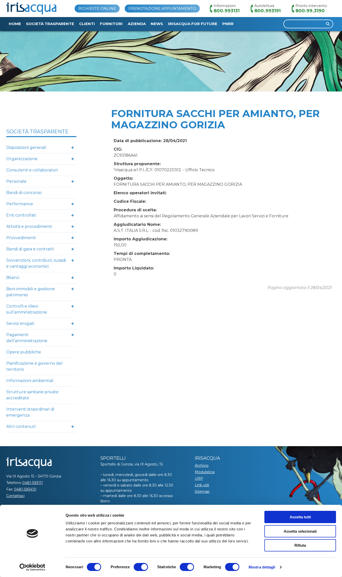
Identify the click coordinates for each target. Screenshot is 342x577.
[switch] (141, 567)
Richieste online (97, 8)
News (157, 23)
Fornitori (111, 23)
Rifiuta (300, 545)
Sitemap (202, 491)
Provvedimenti (21, 237)
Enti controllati (21, 215)
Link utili (202, 485)
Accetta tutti (300, 517)
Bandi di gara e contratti (30, 249)
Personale (16, 181)
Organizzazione (22, 158)
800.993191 (267, 11)
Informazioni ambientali (29, 380)
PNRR (228, 23)
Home (15, 23)
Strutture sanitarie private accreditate (32, 395)
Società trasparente (50, 23)
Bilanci (12, 277)
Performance (19, 204)
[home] (31, 9)
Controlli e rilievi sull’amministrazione (26, 309)
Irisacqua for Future (192, 23)
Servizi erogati (20, 323)
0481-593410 (25, 489)
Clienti (87, 23)
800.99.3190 (310, 11)
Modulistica (205, 472)
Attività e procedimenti (29, 226)
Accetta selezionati (300, 531)
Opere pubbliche (23, 352)
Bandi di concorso (24, 192)
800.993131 (227, 11)
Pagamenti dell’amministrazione (26, 337)
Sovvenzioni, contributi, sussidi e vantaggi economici (36, 263)
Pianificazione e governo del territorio (34, 366)
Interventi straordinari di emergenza (30, 412)
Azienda (137, 23)
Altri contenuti (21, 426)
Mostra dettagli (262, 567)
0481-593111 (32, 482)
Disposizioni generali (26, 147)
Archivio (202, 465)
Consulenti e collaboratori (32, 170)
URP (199, 478)
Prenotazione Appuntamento (162, 8)
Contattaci (15, 496)
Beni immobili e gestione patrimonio (30, 291)
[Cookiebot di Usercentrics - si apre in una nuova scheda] (32, 567)
